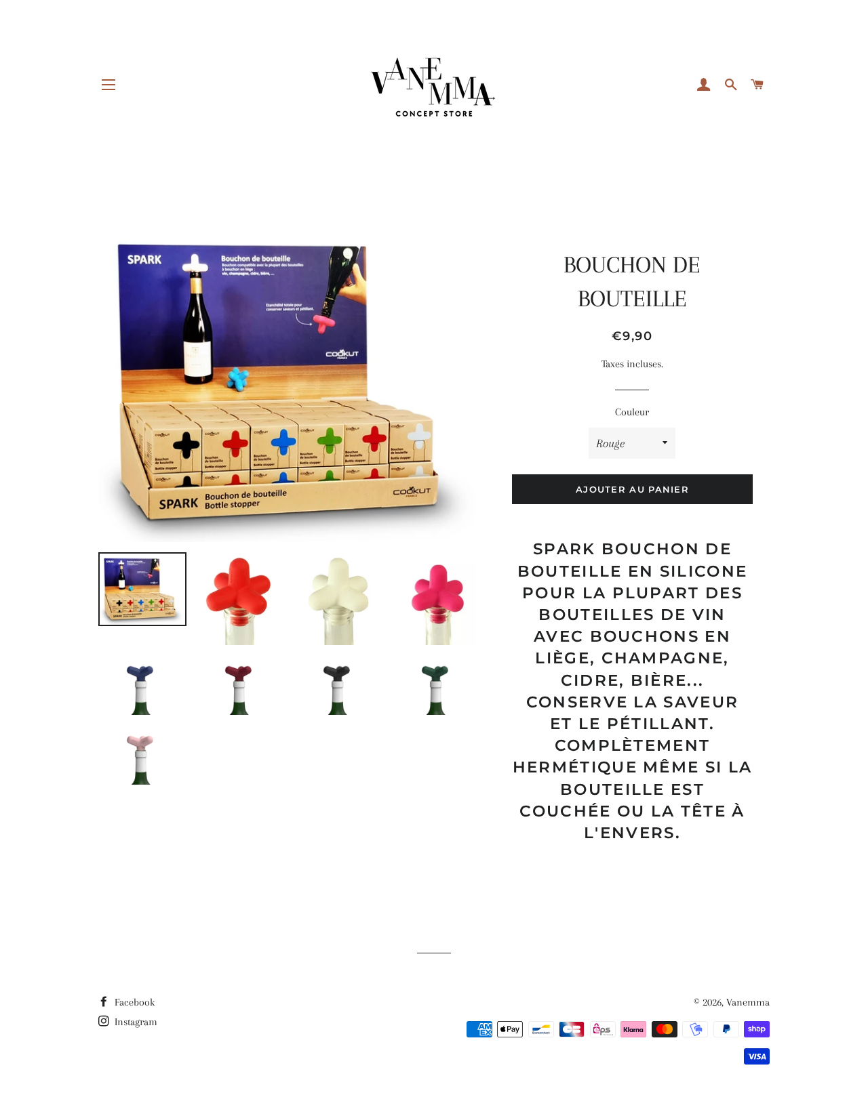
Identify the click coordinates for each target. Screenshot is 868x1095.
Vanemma (748, 1002)
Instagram (134, 1022)
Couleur (632, 412)
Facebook (133, 1002)
